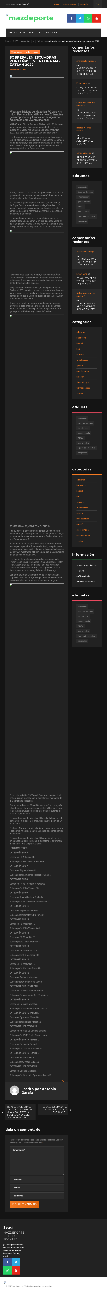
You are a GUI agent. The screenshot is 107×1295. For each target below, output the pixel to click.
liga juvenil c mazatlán (86, 216)
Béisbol (79, 343)
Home (8, 41)
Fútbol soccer (42, 41)
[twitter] (80, 18)
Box (78, 349)
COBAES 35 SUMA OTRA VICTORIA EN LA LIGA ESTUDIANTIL (54, 1109)
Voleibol (79, 393)
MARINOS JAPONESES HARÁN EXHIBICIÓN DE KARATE (86, 71)
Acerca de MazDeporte (86, 565)
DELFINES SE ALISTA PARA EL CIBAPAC (84, 141)
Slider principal (32, 52)
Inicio (56, 4)
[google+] (88, 18)
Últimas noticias (83, 388)
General (79, 366)
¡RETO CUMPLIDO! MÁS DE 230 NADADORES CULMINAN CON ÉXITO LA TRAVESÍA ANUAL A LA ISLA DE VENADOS (20, 1112)
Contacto (84, 4)
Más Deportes (82, 371)
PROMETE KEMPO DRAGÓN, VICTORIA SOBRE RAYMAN (86, 160)
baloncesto (82, 187)
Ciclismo (80, 354)
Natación (80, 377)
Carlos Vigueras (83, 153)
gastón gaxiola (84, 202)
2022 (15, 41)
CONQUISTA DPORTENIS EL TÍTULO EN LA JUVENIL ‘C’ (86, 90)
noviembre (25, 41)
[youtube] (96, 18)
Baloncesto (81, 338)
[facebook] (71, 18)
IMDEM (80, 207)
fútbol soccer (83, 197)
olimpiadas (82, 221)
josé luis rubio (83, 212)
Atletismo (80, 332)
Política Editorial (83, 576)
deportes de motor (85, 192)
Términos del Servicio (85, 582)
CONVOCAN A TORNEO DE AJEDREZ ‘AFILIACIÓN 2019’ (86, 115)
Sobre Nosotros (69, 4)
